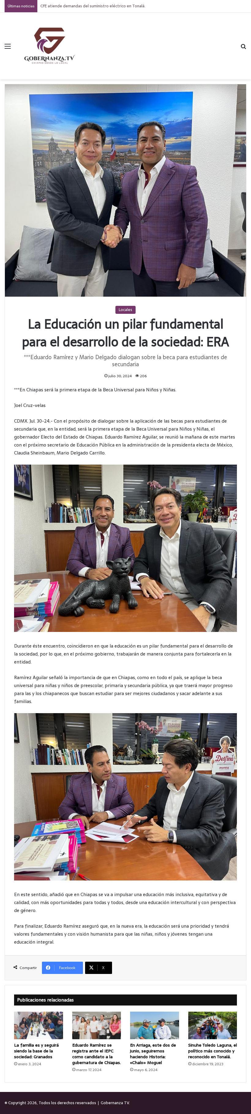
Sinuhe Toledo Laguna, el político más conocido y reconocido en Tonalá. (212, 1051)
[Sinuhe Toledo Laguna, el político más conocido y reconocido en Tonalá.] (212, 1025)
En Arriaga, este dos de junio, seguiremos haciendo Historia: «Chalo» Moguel (153, 1054)
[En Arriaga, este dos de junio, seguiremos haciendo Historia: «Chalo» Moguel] (154, 1025)
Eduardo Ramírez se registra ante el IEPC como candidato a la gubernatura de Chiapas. (96, 1054)
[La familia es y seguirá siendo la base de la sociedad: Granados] (38, 1025)
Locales (125, 309)
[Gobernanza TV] (49, 46)
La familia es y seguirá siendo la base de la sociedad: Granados (36, 1051)
